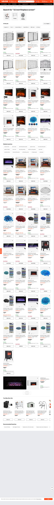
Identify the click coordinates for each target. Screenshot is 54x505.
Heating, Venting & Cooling (9, 6)
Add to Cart (8, 55)
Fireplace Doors (20, 6)
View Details (21, 55)
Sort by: (45, 23)
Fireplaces (15, 6)
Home (4, 6)
